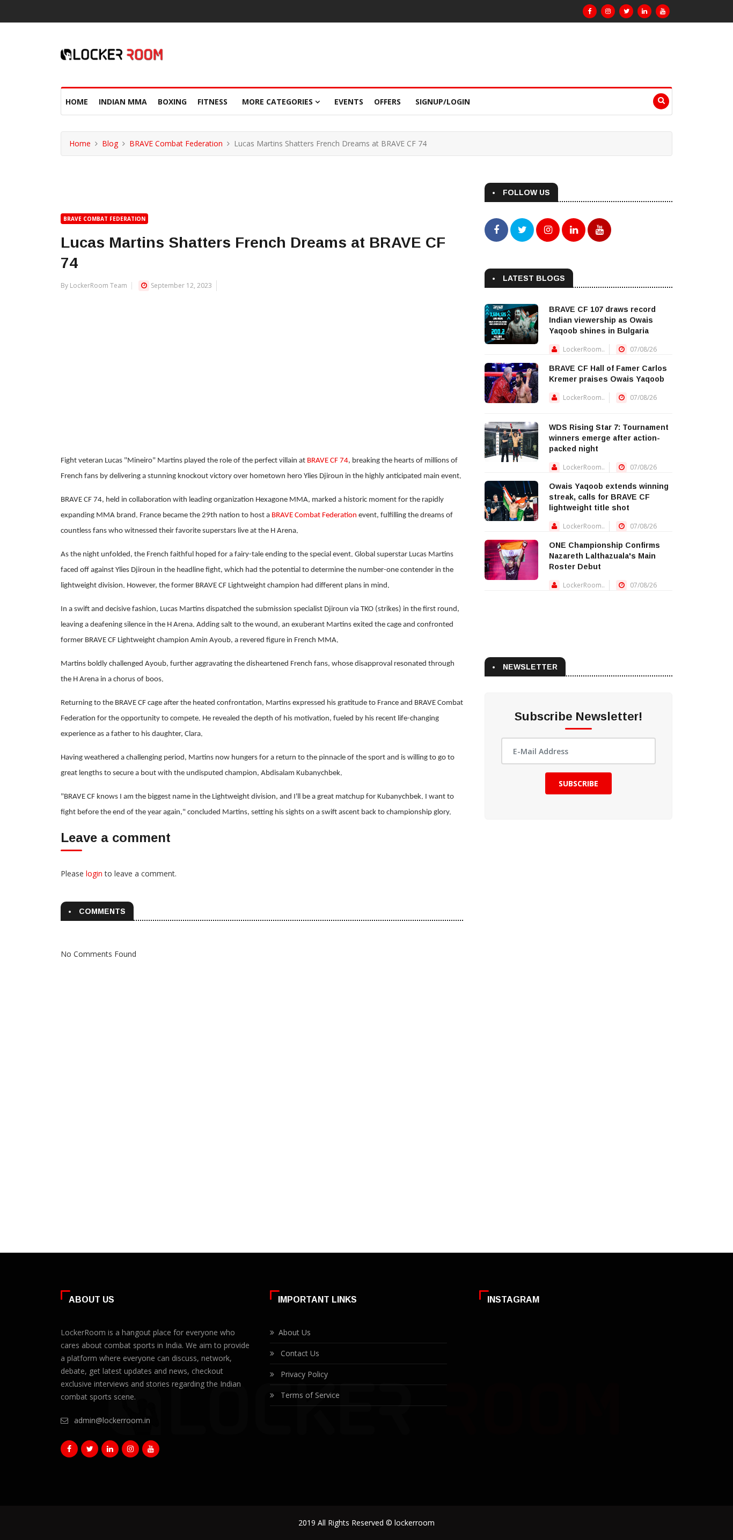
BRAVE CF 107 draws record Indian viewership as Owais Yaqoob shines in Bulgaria (602, 320)
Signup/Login (442, 101)
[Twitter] (626, 11)
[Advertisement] (262, 367)
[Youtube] (663, 11)
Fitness (212, 101)
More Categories (278, 101)
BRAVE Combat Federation (176, 143)
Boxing (172, 101)
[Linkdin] (644, 11)
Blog (110, 143)
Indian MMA (123, 101)
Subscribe (578, 783)
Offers (387, 101)
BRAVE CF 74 (327, 461)
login (94, 873)
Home (76, 101)
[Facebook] (590, 11)
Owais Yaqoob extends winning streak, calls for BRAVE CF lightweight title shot (609, 497)
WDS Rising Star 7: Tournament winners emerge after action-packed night (609, 438)
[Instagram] (608, 11)
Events (348, 101)
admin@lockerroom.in (112, 1420)
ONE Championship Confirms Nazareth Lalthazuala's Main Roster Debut (604, 556)
